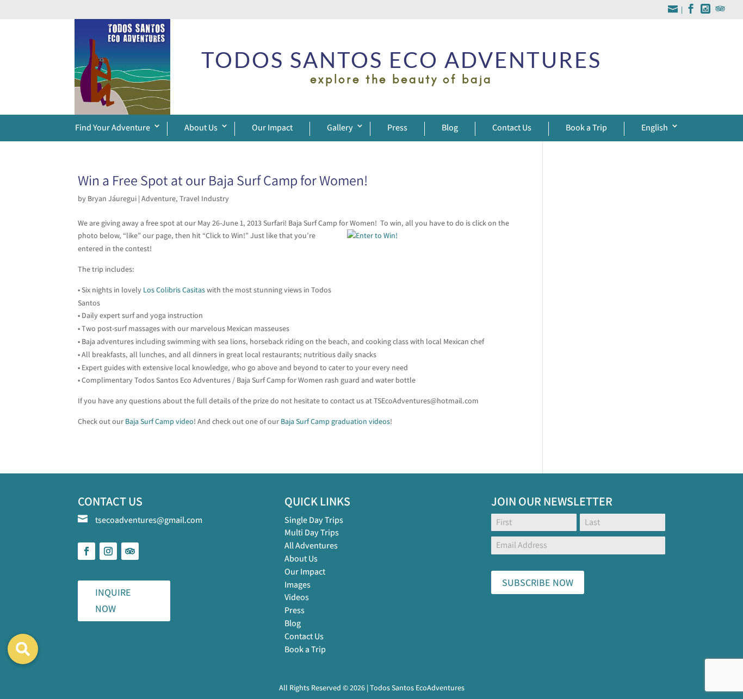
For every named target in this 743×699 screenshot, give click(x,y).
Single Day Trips (313, 520)
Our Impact (272, 127)
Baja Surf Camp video (159, 421)
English (654, 127)
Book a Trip (586, 127)
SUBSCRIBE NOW (537, 582)
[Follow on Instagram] (108, 551)
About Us (201, 127)
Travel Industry (204, 198)
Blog (450, 127)
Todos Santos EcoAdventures (417, 687)
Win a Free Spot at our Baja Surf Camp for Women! (223, 180)
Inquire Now (113, 600)
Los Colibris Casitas (174, 290)
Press (397, 127)
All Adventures (311, 545)
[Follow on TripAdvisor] (130, 551)
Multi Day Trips (311, 532)
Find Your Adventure (112, 127)
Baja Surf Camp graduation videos (335, 421)
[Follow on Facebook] (86, 551)
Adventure (158, 198)
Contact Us (511, 127)
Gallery (340, 127)
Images (297, 584)
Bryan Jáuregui (112, 198)
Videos (296, 597)
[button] (23, 649)
